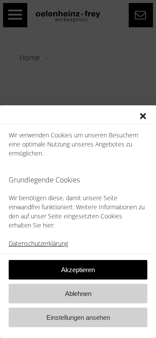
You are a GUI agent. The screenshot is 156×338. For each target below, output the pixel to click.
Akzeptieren (78, 269)
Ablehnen (78, 293)
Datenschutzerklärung (38, 243)
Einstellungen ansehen (78, 317)
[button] (143, 116)
